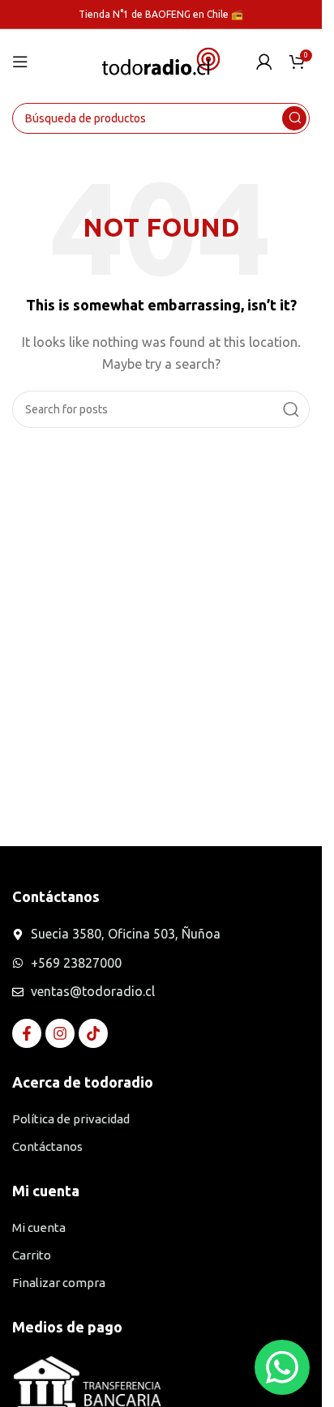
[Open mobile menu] (20, 61)
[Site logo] (161, 60)
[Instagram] (60, 1033)
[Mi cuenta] (264, 61)
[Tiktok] (93, 1033)
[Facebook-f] (26, 1033)
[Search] (294, 118)
